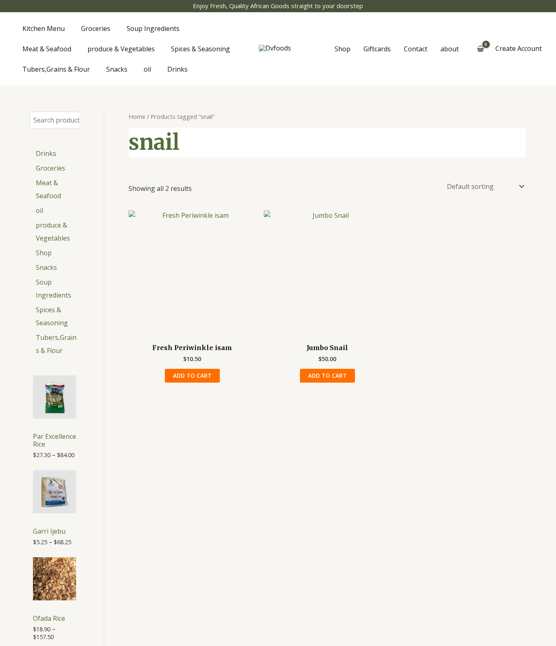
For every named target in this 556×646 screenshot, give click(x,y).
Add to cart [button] (192, 375)
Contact (415, 48)
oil (147, 69)
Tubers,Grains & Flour (56, 69)
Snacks (116, 69)
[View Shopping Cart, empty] (480, 48)
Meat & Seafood (46, 48)
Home (137, 116)
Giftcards (377, 48)
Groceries (95, 28)
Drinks (177, 69)
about (449, 48)
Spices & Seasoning (200, 48)
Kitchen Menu (43, 28)
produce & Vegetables (121, 48)
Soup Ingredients (153, 28)
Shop (342, 48)
